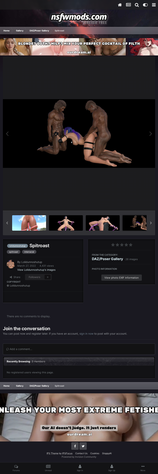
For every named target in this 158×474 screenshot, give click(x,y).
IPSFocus (67, 453)
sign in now (86, 333)
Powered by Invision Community (79, 456)
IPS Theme (52, 453)
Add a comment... (20, 349)
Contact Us (81, 453)
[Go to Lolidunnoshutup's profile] (11, 264)
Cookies (94, 453)
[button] (7, 223)
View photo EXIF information (121, 277)
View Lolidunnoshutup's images (36, 269)
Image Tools (139, 203)
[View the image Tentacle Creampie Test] (29, 223)
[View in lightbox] (79, 133)
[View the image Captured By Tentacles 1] (66, 223)
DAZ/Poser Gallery (107, 259)
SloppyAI (107, 453)
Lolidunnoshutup (31, 262)
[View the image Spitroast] (139, 223)
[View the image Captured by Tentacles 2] (103, 223)
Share (16, 277)
